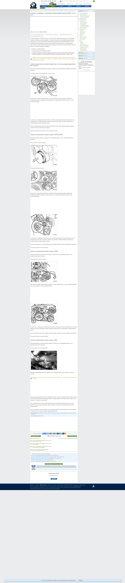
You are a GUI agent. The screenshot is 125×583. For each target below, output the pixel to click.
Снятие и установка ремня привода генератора (44, 461)
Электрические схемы (83, 50)
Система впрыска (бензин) (84, 25)
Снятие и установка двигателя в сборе (42, 459)
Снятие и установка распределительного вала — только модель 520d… (41, 441)
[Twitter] (47, 433)
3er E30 (34, 486)
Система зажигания (83, 23)
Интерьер (81, 41)
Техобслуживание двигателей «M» (54, 487)
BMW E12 (83, 58)
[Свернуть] (94, 11)
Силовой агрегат (82, 18)
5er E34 (55, 486)
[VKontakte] (43, 433)
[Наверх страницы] (93, 486)
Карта (74, 1)
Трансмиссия (82, 29)
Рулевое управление (83, 36)
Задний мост (82, 34)
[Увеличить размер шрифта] (39, 32)
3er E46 (42, 486)
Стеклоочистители (83, 49)
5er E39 (58, 486)
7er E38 (65, 486)
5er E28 (52, 486)
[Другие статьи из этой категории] (41, 32)
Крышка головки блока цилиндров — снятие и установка (46, 458)
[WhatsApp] (56, 433)
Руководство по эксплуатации (85, 15)
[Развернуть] (94, 53)
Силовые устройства (83, 48)
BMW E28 (83, 55)
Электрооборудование (84, 45)
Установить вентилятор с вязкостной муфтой (39, 247)
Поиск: (77, 1)
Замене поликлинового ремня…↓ (40, 34)
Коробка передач (82, 31)
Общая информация (83, 13)
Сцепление (81, 30)
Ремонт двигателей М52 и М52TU (75, 487)
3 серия (44, 6)
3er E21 (31, 486)
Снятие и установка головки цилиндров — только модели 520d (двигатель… (40, 450)
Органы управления (83, 14)
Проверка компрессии (36, 438)
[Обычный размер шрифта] (36, 32)
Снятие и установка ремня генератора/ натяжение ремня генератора (48, 456)
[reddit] (65, 433)
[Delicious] (61, 433)
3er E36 (37, 486)
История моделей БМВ (34, 487)
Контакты (70, 1)
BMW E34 (83, 53)
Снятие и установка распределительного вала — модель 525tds (41, 444)
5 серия (53, 6)
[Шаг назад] (32, 32)
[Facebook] (45, 433)
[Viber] (54, 433)
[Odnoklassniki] (48, 433)
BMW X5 (78, 6)
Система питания (82, 24)
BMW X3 (70, 6)
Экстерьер (81, 43)
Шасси (80, 35)
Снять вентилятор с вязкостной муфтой (38, 142)
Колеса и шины (82, 39)
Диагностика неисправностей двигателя (67, 438)
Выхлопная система (83, 27)
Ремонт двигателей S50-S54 (55, 488)
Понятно (80, 580)
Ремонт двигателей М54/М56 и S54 (36, 488)
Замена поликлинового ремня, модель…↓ (66, 34)
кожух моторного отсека (50, 73)
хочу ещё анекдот (86, 69)
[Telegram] (52, 433)
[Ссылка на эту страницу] (43, 32)
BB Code (33, 469)
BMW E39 (83, 11)
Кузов (80, 40)
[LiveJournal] (58, 433)
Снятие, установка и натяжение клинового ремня (45, 455)
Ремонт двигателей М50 (65, 487)
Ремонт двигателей (83, 19)
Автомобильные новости (77, 486)
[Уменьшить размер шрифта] (34, 32)
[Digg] (63, 433)
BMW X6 (87, 6)
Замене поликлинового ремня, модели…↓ (52, 34)
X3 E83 (68, 486)
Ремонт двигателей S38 (46, 488)
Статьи (67, 1)
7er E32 (62, 486)
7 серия (61, 6)
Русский (63, 1)
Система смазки (82, 20)
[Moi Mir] (50, 433)
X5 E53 (71, 486)
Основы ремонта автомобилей (43, 487)
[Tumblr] (59, 433)
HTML (33, 467)
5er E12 (49, 486)
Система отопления (83, 44)
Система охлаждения (83, 22)
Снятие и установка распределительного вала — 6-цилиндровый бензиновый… (41, 447)
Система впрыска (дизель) (84, 26)
